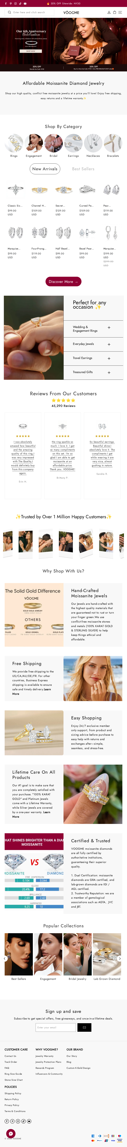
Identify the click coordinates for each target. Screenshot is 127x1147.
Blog (69, 1061)
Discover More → (63, 281)
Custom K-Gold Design (79, 1068)
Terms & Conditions (15, 1111)
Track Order (11, 1061)
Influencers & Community (49, 1073)
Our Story (72, 1056)
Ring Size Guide (13, 1073)
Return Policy (12, 1099)
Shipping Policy (13, 1093)
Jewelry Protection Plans (48, 1061)
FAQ (7, 1068)
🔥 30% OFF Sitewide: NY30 (63, 3)
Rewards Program (45, 1068)
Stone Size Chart (14, 1079)
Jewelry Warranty (44, 1056)
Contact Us (10, 1056)
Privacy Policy (12, 1105)
